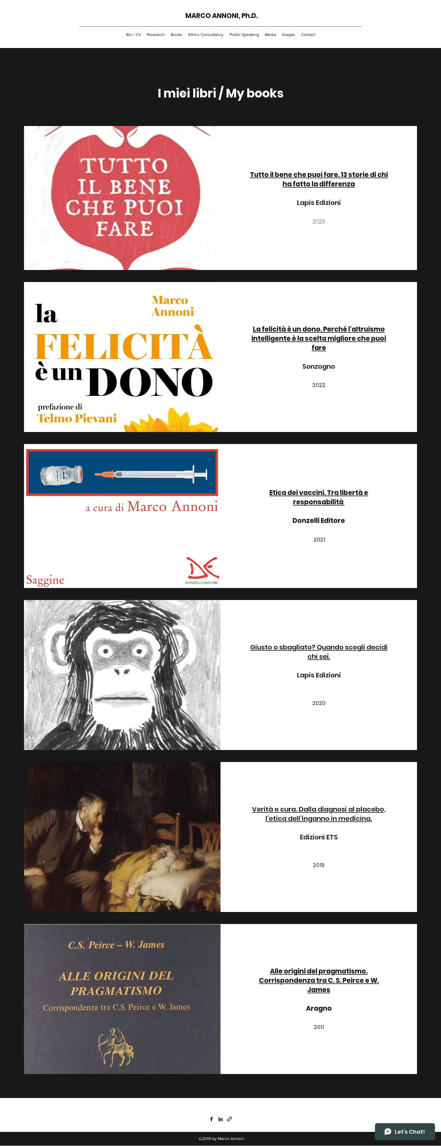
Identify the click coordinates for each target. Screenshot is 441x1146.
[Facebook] (211, 1119)
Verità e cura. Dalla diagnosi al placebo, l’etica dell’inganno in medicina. (319, 814)
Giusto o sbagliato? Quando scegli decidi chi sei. (319, 652)
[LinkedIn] (221, 1119)
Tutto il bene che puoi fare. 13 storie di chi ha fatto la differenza (319, 179)
